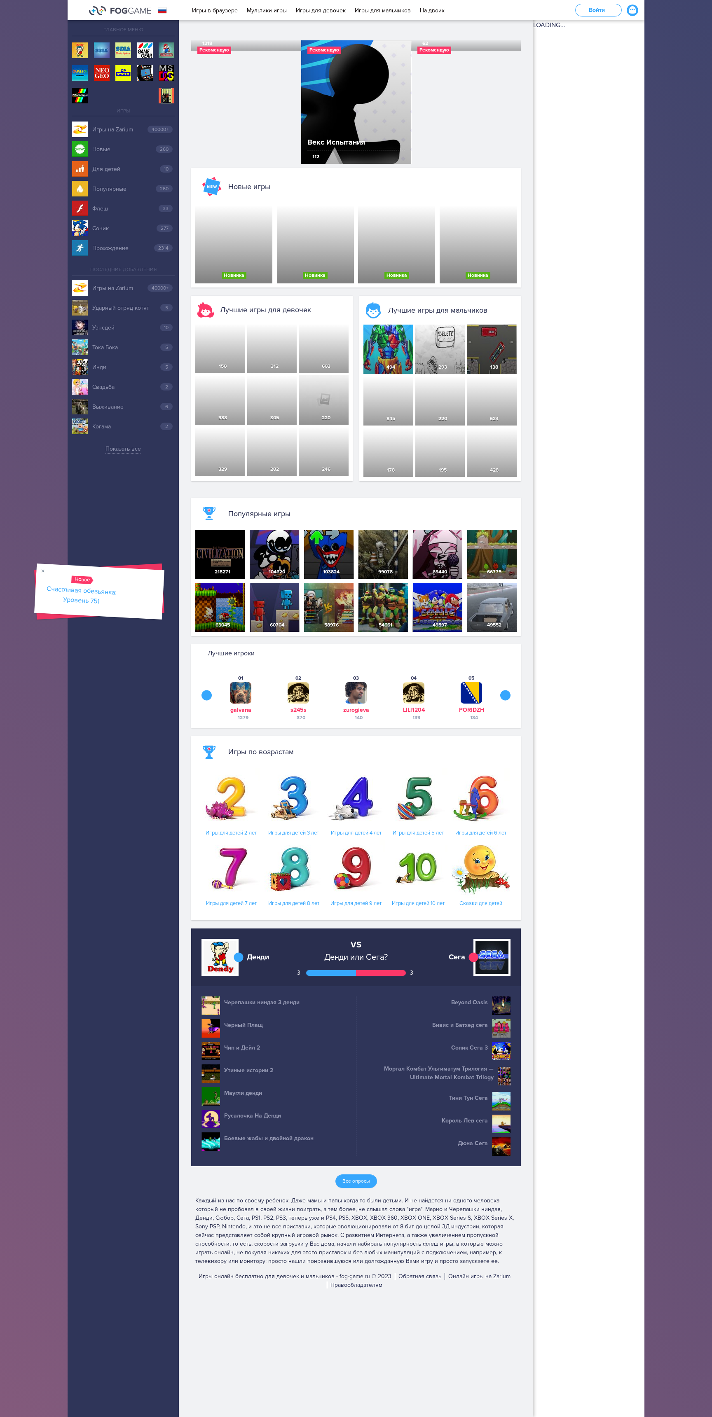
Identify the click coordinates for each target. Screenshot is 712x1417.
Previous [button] (206, 695)
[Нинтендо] (166, 50)
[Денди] (80, 50)
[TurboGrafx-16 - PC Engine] (166, 96)
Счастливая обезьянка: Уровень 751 (82, 595)
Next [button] (505, 695)
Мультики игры (267, 10)
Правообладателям (356, 1284)
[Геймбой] (80, 73)
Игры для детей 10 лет (418, 903)
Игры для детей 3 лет (293, 833)
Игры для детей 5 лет (418, 833)
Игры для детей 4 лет (356, 833)
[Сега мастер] (123, 50)
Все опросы (356, 1181)
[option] (356, 102)
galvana (240, 709)
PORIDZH (471, 709)
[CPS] (123, 73)
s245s (298, 709)
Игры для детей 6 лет (480, 833)
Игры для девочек (321, 10)
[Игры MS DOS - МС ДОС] (166, 73)
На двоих (432, 10)
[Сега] (102, 50)
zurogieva (356, 709)
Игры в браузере (215, 10)
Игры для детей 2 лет (231, 833)
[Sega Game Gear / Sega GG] (145, 50)
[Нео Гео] (102, 73)
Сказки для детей (480, 903)
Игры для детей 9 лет (356, 903)
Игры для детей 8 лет (293, 903)
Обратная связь (419, 1276)
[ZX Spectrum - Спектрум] (80, 96)
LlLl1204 (414, 709)
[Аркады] (145, 73)
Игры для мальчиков (383, 10)
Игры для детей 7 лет (231, 903)
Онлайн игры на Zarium (479, 1276)
